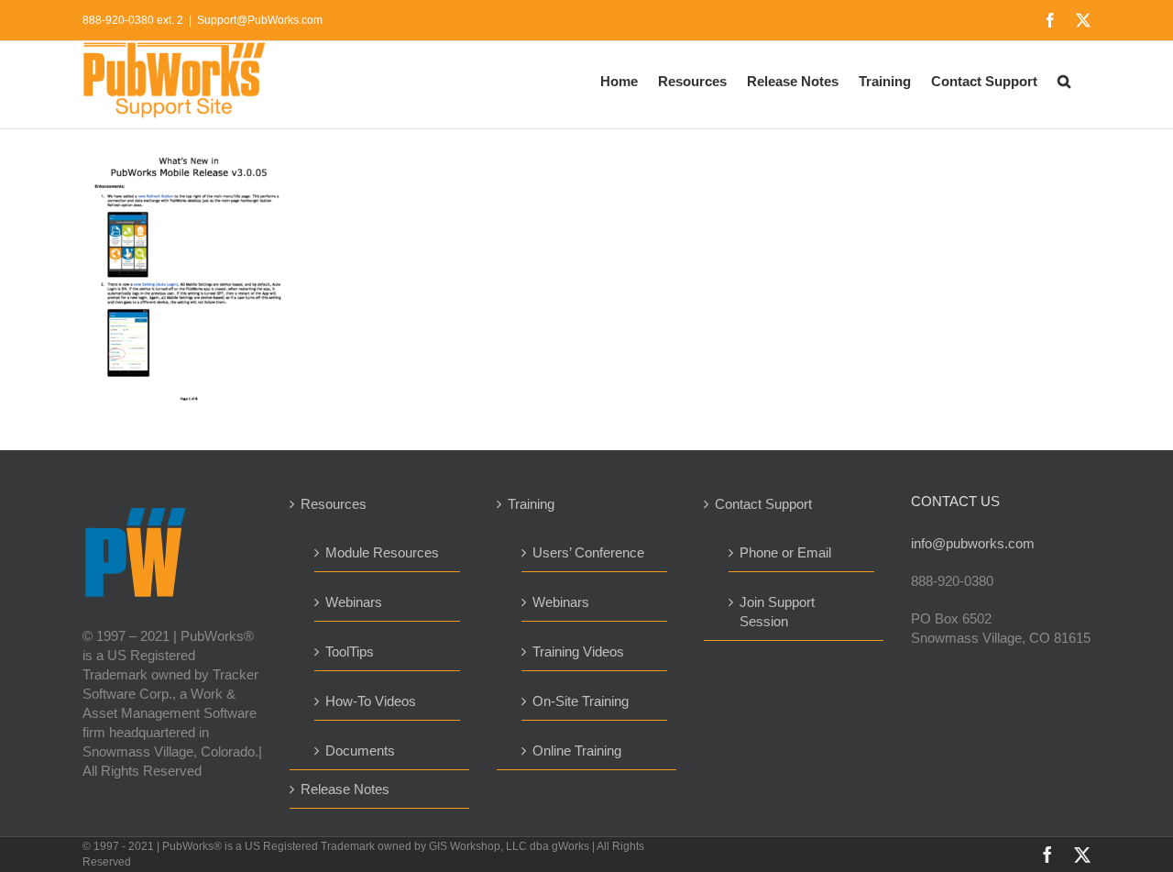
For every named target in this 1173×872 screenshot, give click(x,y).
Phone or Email (785, 552)
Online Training (576, 750)
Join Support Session (777, 611)
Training (531, 504)
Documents (360, 750)
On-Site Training (580, 701)
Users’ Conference (588, 552)
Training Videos (578, 651)
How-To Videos (370, 701)
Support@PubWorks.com (260, 20)
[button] (1064, 79)
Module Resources (382, 552)
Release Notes (345, 789)
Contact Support (763, 504)
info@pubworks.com (973, 543)
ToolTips (349, 651)
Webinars (353, 602)
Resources (334, 504)
